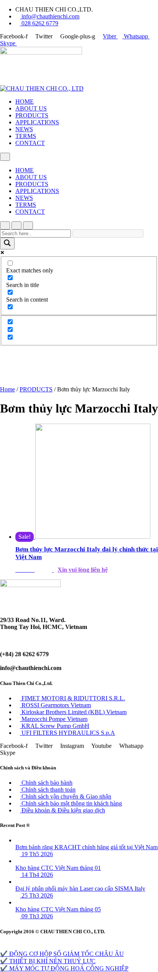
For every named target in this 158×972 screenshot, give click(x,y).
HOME (24, 101)
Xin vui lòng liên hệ (83, 569)
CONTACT (30, 143)
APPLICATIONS (37, 122)
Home (7, 389)
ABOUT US (31, 108)
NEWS (24, 129)
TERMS (25, 136)
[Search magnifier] (7, 243)
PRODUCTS (31, 115)
